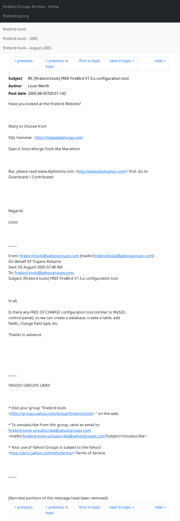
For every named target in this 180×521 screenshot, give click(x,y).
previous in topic (56, 63)
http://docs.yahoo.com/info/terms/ (42, 453)
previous (25, 60)
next (159, 60)
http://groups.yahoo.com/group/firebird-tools (52, 413)
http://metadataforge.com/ (59, 137)
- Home (31, 6)
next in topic (120, 60)
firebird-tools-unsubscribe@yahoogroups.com (49, 430)
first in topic (90, 60)
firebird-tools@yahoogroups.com (49, 255)
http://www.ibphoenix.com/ (101, 171)
